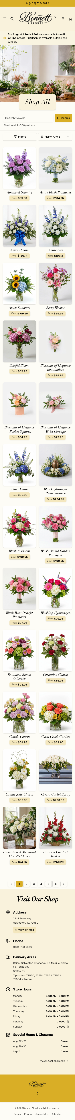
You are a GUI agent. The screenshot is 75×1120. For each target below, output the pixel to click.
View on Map (26, 929)
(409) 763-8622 (39, 3)
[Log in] (63, 19)
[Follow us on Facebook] (37, 1093)
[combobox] (55, 137)
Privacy (28, 1114)
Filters (22, 136)
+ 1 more (27, 979)
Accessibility (41, 1114)
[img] (67, 1021)
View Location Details (53, 1061)
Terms (17, 1114)
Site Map (56, 1114)
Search (65, 118)
